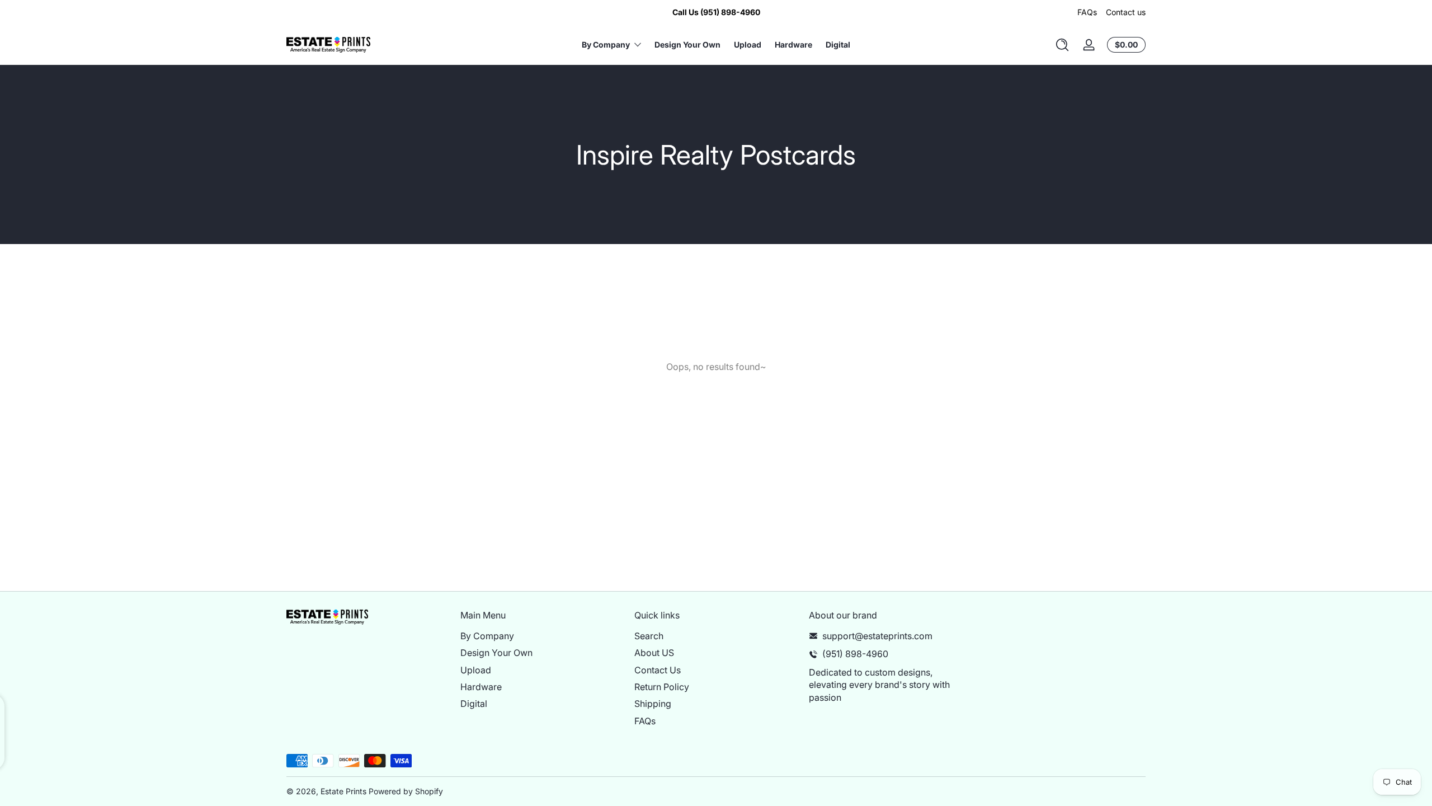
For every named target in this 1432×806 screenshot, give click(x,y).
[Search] (1062, 44)
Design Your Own (496, 652)
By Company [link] (606, 44)
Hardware (481, 686)
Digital (473, 703)
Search (648, 635)
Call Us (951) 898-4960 (716, 12)
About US (654, 652)
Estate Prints (343, 791)
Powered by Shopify (406, 791)
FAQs (1087, 12)
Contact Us (657, 670)
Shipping (652, 703)
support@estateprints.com (877, 635)
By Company (487, 635)
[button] (1062, 45)
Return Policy (661, 686)
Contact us (1126, 12)
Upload (475, 670)
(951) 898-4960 (855, 653)
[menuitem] (541, 636)
